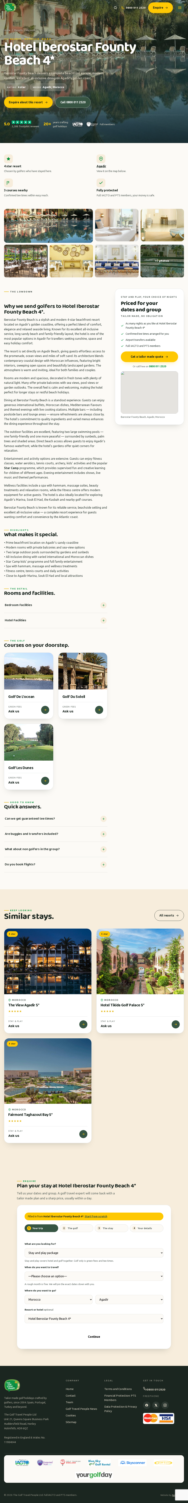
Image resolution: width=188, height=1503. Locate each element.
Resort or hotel (39, 1309)
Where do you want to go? (40, 1290)
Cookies (71, 1415)
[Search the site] (115, 7)
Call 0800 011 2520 (73, 102)
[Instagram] (165, 1405)
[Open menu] (180, 7)
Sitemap (71, 1422)
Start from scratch (96, 1216)
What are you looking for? (40, 1243)
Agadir (101, 166)
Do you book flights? (20, 864)
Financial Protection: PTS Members (120, 1398)
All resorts (166, 915)
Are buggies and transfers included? (31, 834)
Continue (94, 1336)
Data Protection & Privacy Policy (120, 1409)
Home (7, 30)
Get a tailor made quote (147, 356)
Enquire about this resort (26, 102)
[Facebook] (146, 1405)
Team (69, 1402)
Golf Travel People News (81, 1408)
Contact (71, 1395)
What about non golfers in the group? (32, 849)
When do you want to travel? (42, 1267)
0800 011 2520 (136, 7)
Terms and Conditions (118, 1389)
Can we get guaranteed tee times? (30, 818)
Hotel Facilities (15, 620)
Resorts (18, 30)
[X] (156, 1405)
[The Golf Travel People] (10, 8)
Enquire (158, 7)
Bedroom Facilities (18, 605)
